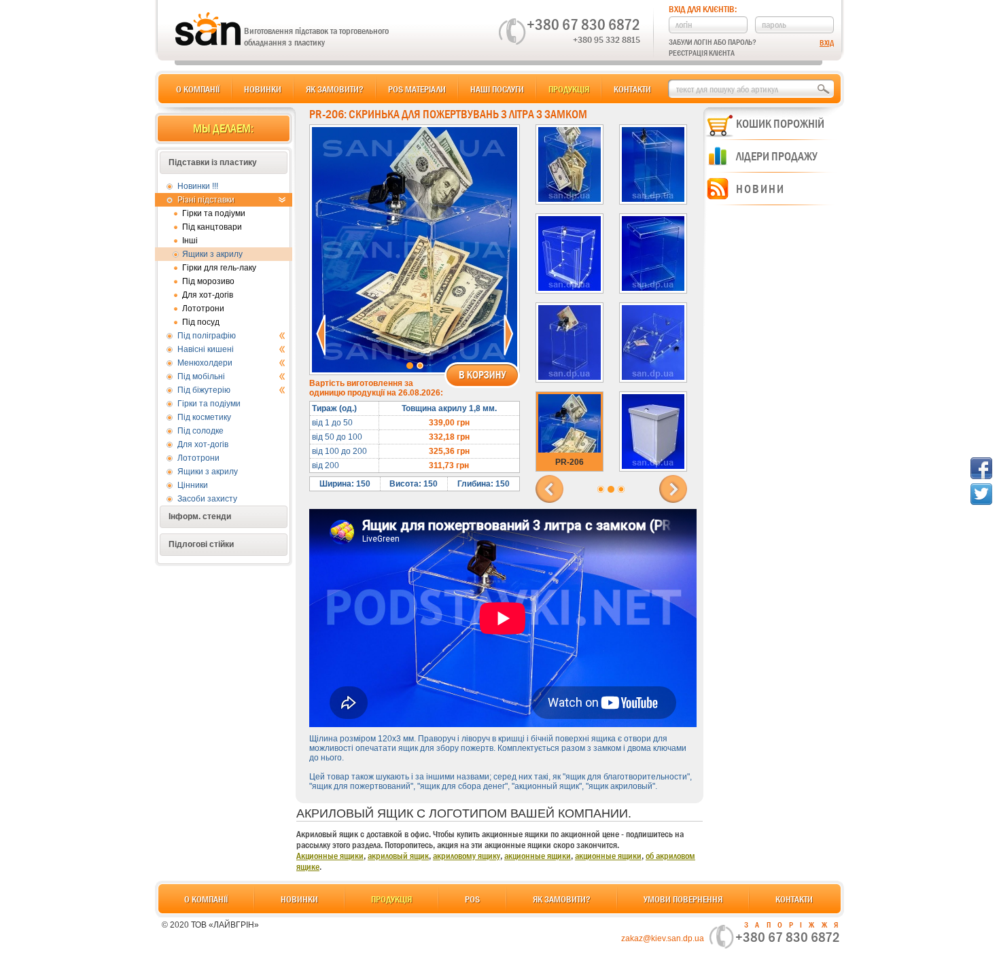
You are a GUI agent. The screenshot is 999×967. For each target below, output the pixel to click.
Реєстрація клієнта (702, 53)
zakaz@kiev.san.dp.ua (662, 938)
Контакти (632, 89)
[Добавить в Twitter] (981, 494)
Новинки (262, 89)
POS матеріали (417, 89)
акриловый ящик (398, 855)
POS (472, 899)
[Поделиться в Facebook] (981, 468)
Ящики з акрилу (212, 254)
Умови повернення (683, 899)
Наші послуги (497, 89)
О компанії (198, 89)
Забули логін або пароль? (712, 42)
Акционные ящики (330, 855)
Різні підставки (205, 200)
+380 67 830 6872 (583, 24)
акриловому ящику (466, 855)
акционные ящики (537, 855)
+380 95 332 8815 (606, 39)
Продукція (568, 89)
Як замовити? (335, 89)
